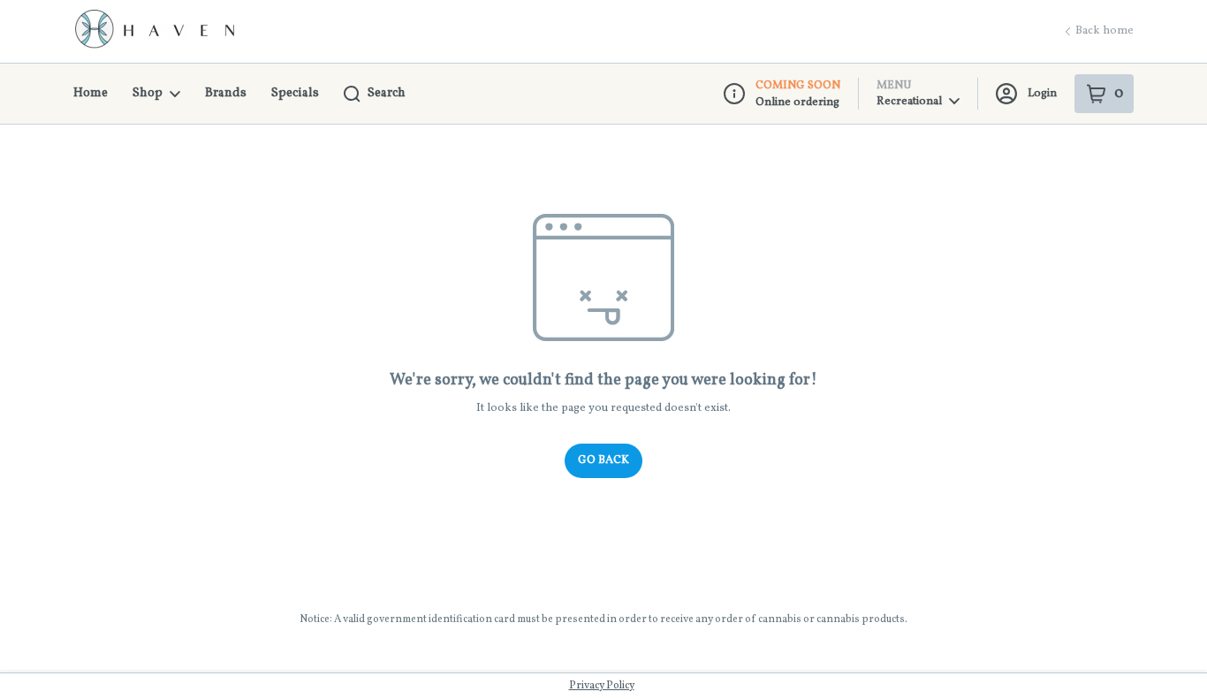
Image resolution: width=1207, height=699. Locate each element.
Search (387, 93)
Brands (226, 93)
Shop (148, 93)
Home (90, 93)
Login (1042, 94)
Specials (295, 93)
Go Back (603, 460)
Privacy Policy (601, 686)
